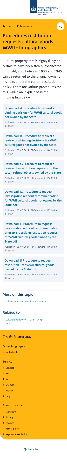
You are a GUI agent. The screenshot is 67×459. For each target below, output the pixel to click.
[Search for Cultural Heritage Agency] (60, 26)
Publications (24, 26)
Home (9, 26)
